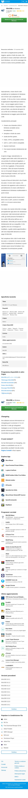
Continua (14, 709)
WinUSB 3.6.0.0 (5, 688)
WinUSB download (6, 390)
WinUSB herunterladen (7, 382)
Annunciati (4, 767)
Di (9, 11)
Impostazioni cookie (20, 779)
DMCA (16, 776)
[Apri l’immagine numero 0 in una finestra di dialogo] (13, 260)
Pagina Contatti (6, 450)
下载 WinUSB (5, 393)
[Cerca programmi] (23, 1)
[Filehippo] (5, 1)
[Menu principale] (26, 1)
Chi (2, 761)
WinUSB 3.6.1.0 (5, 685)
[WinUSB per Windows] (3, 10)
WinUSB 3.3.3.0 (5, 698)
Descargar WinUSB (6, 388)
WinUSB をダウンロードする (9, 377)
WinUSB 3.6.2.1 (5, 679)
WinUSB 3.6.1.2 (5, 682)
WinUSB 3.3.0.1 (5, 704)
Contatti (3, 764)
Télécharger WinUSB (7, 380)
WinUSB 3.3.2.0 (5, 701)
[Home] (1, 5)
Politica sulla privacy (20, 770)
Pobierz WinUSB (6, 385)
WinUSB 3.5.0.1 (5, 692)
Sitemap (3, 770)
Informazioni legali (20, 773)
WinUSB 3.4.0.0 (5, 695)
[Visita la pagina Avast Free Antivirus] (14, 15)
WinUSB (13, 8)
